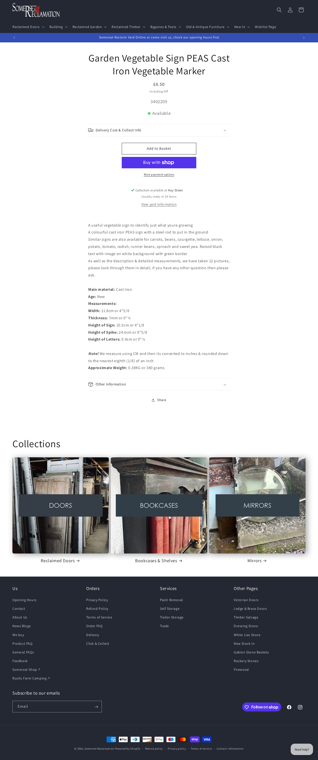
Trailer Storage (172, 617)
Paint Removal (171, 599)
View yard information (159, 204)
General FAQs (23, 652)
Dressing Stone (246, 626)
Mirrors (254, 560)
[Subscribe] (96, 707)
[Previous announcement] (14, 37)
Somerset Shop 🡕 (26, 669)
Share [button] (161, 400)
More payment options (159, 174)
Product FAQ (22, 643)
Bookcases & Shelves (156, 560)
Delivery (92, 634)
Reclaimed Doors (58, 560)
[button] (27, 27)
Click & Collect (97, 643)
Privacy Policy (97, 599)
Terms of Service (99, 617)
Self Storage (169, 608)
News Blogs (21, 626)
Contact (18, 608)
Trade (164, 626)
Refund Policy (97, 608)
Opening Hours (24, 599)
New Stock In (244, 643)
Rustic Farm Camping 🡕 (31, 678)
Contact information (230, 748)
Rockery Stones (246, 661)
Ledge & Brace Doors (250, 608)
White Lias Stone (247, 634)
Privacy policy (177, 748)
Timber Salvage (246, 617)
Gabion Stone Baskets (251, 652)
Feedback (20, 661)
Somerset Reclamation (99, 748)
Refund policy (154, 748)
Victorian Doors (246, 599)
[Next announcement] (303, 37)
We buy (18, 634)
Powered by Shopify (127, 748)
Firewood (241, 669)
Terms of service (201, 748)
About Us (19, 617)
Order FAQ (94, 626)
